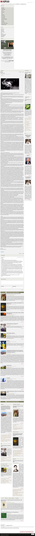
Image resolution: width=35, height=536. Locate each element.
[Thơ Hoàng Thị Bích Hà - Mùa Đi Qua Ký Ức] (3, 328)
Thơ (1, 443)
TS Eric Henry (12, 502)
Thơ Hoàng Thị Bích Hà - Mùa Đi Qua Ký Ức (12, 323)
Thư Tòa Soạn (27, 70)
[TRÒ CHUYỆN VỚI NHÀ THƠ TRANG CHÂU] (15, 468)
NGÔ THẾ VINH (3, 411)
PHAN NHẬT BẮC (4, 479)
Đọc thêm (22, 310)
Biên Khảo (2, 404)
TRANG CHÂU (19, 463)
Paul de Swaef (2, 29)
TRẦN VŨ (17, 495)
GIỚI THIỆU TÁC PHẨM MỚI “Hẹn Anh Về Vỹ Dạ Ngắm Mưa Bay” (10, 512)
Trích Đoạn (6, 498)
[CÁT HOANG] (3, 380)
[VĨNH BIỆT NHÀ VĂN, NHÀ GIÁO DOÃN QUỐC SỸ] (28, 141)
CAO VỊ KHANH (28, 129)
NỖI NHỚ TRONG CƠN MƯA (28, 100)
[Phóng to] (2, 72)
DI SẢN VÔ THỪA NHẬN (17, 455)
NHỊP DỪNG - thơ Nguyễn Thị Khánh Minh (27, 122)
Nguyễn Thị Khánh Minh (29, 123)
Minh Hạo (8, 305)
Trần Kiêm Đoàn (16, 491)
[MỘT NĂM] (3, 345)
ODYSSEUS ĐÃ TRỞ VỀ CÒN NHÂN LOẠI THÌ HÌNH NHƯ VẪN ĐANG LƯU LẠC (17, 434)
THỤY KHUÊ (4, 438)
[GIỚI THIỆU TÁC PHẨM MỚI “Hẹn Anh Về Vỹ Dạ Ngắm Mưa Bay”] (4, 515)
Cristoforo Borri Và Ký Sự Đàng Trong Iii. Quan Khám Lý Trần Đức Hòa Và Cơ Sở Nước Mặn (6, 438)
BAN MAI (2, 75)
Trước (20, 253)
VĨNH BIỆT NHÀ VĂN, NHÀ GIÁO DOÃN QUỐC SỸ (28, 136)
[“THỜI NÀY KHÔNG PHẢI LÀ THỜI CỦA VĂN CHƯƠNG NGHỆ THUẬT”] (3, 393)
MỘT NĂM (3, 457)
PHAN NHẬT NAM (20, 495)
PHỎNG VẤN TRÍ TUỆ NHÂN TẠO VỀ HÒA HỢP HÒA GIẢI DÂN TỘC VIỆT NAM (18, 490)
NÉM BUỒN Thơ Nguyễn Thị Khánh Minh (27, 125)
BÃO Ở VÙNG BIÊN (4, 458)
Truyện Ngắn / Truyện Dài (16, 404)
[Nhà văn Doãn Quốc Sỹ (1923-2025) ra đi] (28, 182)
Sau (22, 253)
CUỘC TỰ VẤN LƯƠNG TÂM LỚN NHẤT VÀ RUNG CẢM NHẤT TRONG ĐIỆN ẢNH (18, 451)
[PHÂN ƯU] (28, 161)
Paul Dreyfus (2, 30)
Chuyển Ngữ (17, 498)
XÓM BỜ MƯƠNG (9, 365)
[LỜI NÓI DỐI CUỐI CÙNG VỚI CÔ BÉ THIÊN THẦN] (3, 297)
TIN (25, 133)
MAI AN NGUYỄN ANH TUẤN (10, 295)
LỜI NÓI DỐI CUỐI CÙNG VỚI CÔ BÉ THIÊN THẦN (14, 293)
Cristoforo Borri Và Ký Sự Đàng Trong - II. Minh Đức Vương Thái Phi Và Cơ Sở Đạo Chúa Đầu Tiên (6, 440)
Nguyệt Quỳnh (15, 429)
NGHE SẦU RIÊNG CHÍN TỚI (10, 333)
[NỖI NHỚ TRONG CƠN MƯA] (27, 106)
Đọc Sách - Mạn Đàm (11, 498)
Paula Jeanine (2, 31)
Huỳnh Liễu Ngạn (8, 342)
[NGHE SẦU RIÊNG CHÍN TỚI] (3, 335)
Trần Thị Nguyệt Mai (16, 463)
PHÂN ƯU (28, 155)
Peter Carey (2, 33)
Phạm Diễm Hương (3, 35)
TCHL (28, 144)
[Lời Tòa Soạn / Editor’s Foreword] (28, 76)
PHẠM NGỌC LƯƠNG (9, 367)
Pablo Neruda (2, 28)
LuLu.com (11, 60)
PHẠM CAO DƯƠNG (3, 34)
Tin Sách (2, 498)
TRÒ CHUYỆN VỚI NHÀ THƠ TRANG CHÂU (18, 461)
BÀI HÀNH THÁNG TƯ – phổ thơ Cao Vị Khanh (28, 128)
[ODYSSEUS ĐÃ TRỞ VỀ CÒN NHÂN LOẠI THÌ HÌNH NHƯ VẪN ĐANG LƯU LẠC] (3, 307)
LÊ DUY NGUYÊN (29, 101)
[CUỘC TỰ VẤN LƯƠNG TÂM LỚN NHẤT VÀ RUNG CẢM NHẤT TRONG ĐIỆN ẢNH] (3, 314)
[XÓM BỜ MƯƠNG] (3, 367)
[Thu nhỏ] (0, 72)
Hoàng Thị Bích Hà (9, 325)
